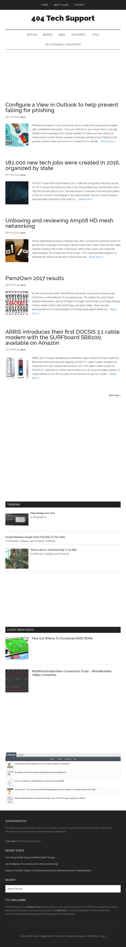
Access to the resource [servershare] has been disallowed (40, 772)
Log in (103, 936)
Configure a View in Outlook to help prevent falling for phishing (61, 107)
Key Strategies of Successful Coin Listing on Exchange (31, 864)
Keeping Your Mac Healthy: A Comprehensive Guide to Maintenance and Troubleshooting (48, 870)
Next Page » (115, 395)
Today (52, 759)
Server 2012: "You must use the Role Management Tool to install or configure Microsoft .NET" (55, 789)
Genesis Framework (75, 936)
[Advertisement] (63, 72)
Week (59, 759)
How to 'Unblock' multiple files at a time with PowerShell (39, 781)
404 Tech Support (63, 18)
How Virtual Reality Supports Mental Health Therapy (30, 857)
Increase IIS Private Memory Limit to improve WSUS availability (42, 764)
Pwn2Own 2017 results (34, 278)
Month (68, 759)
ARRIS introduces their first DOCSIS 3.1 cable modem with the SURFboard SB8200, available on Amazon (62, 337)
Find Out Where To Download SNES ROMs (62, 638)
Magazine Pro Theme (51, 936)
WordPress (92, 936)
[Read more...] (108, 141)
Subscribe (10, 841)
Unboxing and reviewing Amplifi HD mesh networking (59, 223)
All (75, 759)
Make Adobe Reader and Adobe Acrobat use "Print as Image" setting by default (50, 798)
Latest (21, 755)
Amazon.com (34, 907)
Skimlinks (61, 910)
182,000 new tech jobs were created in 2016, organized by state (62, 165)
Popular (11, 755)
